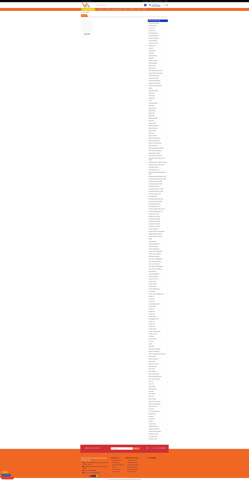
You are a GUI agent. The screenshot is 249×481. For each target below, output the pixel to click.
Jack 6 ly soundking (153, 246)
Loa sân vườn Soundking (154, 331)
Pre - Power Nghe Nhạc (154, 411)
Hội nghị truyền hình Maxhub (155, 234)
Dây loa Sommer (152, 123)
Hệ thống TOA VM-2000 (154, 219)
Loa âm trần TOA (153, 286)
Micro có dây (152, 369)
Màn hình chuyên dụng (154, 351)
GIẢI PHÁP (125, 9)
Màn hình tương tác (153, 359)
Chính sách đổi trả (131, 471)
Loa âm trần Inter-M (153, 279)
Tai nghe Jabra (152, 424)
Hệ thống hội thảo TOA (154, 186)
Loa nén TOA (152, 324)
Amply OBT (151, 53)
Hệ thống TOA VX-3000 (154, 226)
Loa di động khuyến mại (154, 304)
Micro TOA (151, 396)
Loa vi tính (151, 341)
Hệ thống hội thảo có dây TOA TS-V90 (158, 162)
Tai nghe (151, 421)
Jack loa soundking (153, 276)
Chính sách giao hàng (132, 469)
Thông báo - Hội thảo (154, 434)
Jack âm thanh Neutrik (154, 249)
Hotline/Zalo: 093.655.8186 (86, 1)
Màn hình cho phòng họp (154, 349)
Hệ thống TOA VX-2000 (154, 224)
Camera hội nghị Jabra (154, 75)
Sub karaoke (152, 419)
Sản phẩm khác (152, 414)
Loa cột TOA (152, 301)
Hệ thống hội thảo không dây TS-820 (157, 176)
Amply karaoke (152, 50)
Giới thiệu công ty (117, 460)
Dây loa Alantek (152, 108)
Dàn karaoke (152, 105)
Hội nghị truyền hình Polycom (155, 236)
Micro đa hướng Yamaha (154, 379)
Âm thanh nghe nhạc (153, 35)
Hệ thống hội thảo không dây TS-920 (157, 179)
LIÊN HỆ (144, 9)
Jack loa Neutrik (152, 271)
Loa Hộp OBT (152, 311)
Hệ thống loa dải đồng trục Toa (156, 199)
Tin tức (114, 467)
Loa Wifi (150, 344)
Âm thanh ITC (152, 28)
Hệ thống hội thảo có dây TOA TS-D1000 (157, 158)
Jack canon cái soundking (155, 261)
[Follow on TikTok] (92, 476)
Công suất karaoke (153, 103)
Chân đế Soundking (153, 90)
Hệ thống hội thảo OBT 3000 (155, 181)
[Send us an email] (95, 476)
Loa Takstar (151, 336)
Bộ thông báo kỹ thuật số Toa (156, 70)
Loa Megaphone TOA (153, 319)
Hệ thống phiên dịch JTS (154, 204)
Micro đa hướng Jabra (154, 374)
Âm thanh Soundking (153, 38)
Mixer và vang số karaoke (154, 404)
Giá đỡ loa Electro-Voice (154, 153)
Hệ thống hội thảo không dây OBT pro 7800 (157, 173)
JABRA (150, 239)
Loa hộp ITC (151, 309)
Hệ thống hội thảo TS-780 (155, 194)
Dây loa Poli (151, 120)
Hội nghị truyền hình (153, 229)
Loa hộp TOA (152, 314)
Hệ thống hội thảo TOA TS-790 (156, 191)
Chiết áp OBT (152, 95)
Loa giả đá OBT (152, 306)
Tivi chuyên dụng (153, 436)
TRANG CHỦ (100, 9)
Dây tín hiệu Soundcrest (154, 138)
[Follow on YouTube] (99, 476)
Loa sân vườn (152, 326)
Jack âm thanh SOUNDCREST (155, 251)
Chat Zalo (5, 472)
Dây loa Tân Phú (152, 130)
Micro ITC (151, 381)
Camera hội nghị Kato (154, 78)
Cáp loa (150, 88)
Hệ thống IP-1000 (153, 196)
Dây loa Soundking (153, 128)
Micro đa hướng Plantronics (155, 376)
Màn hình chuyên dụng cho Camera (157, 354)
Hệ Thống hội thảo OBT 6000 (155, 184)
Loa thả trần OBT (153, 339)
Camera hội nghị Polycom (155, 83)
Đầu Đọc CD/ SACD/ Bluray (155, 143)
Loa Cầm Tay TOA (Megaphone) (156, 294)
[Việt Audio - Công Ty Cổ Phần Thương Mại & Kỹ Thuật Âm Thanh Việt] (87, 5)
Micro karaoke (152, 386)
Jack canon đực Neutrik (154, 264)
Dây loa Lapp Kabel (153, 118)
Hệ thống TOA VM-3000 (154, 221)
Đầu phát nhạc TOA (153, 145)
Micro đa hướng (152, 371)
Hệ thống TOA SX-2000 (154, 216)
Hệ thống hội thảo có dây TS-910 (156, 164)
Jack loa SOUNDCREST (154, 274)
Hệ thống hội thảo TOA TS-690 (156, 189)
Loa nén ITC (151, 321)
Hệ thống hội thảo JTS (154, 169)
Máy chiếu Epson (153, 366)
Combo (150, 100)
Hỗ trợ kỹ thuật (145, 1)
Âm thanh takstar (153, 40)
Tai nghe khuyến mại (153, 426)
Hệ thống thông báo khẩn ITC (155, 211)
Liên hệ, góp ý (116, 462)
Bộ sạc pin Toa (152, 68)
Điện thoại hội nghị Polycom (155, 150)
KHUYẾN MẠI (132, 9)
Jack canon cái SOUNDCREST (155, 259)
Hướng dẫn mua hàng (132, 462)
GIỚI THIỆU (107, 9)
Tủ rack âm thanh (153, 439)
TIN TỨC (139, 9)
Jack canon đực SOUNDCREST (156, 266)
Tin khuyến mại (116, 469)
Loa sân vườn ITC (153, 329)
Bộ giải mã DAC (152, 65)
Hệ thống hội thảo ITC (154, 167)
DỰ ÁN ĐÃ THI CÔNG (116, 9)
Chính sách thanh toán (132, 464)
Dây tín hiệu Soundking (154, 140)
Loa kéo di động (152, 316)
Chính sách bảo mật (132, 467)
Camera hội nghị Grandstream (156, 73)
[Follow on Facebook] (90, 476)
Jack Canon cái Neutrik (154, 256)
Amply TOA (151, 58)
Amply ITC (151, 48)
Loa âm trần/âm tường (154, 289)
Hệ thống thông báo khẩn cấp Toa (157, 209)
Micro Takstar (152, 394)
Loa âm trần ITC (152, 281)
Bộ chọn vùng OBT (153, 60)
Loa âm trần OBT (153, 284)
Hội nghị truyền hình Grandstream (157, 231)
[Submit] (145, 5)
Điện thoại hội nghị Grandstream (156, 148)
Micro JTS (151, 384)
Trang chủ (83, 12)
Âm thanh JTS (152, 30)
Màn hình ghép (152, 356)
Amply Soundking (153, 55)
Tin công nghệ (116, 471)
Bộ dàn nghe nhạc (153, 63)
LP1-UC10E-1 (151, 346)
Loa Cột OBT (152, 299)
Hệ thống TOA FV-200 (154, 214)
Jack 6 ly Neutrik (153, 241)
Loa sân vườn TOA (153, 334)
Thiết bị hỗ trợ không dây (155, 431)
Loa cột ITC (151, 296)
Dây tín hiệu (151, 133)
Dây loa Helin (152, 113)
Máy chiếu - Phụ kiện (153, 364)
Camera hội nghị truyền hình (155, 85)
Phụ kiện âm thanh (153, 406)
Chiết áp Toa (152, 98)
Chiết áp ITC (151, 93)
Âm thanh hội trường (153, 23)
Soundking (151, 416)
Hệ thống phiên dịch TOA (154, 206)
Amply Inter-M (152, 45)
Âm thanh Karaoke (153, 33)
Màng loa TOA (152, 361)
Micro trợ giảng (152, 399)
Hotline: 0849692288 (8, 478)
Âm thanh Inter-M (153, 25)
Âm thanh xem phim (153, 43)
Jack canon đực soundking (155, 269)
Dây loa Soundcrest (153, 125)
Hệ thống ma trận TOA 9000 (155, 201)
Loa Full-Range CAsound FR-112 (87, 34)
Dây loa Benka (152, 110)
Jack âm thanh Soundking (155, 254)
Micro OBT (151, 391)
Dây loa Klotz (152, 115)
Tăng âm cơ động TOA (154, 429)
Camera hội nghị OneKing (154, 80)
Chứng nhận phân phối (118, 464)
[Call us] (97, 476)
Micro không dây (152, 389)
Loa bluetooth (152, 291)
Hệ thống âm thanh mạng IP (155, 155)
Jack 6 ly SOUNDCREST (154, 244)
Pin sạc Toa (151, 409)
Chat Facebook (6, 475)
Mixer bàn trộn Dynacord (154, 401)
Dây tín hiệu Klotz (153, 135)
